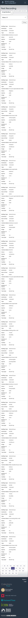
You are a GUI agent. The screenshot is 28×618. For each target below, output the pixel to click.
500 (9, 573)
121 (21, 566)
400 (6, 573)
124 (6, 568)
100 (10, 566)
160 (16, 570)
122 (24, 566)
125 (9, 568)
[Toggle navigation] (25, 2)
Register (24, 579)
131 (6, 570)
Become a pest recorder (19, 11)
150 (13, 570)
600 (13, 573)
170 (20, 570)
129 (23, 568)
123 (3, 568)
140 (9, 570)
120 (17, 566)
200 (23, 570)
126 (13, 568)
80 (4, 566)
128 (20, 568)
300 (3, 573)
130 (3, 570)
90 (7, 566)
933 (16, 573)
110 (14, 566)
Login (25, 581)
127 (16, 568)
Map (25, 22)
